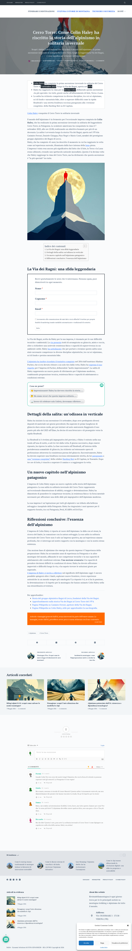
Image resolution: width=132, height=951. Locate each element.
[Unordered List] (51, 759)
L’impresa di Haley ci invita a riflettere (44, 573)
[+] (65, 759)
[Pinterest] (75, 642)
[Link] (59, 759)
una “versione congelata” (38, 459)
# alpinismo (32, 633)
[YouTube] (20, 879)
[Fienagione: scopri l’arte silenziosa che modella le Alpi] (66, 689)
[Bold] (36, 759)
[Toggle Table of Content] (84, 246)
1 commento (63, 709)
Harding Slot (68, 459)
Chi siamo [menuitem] (10, 2)
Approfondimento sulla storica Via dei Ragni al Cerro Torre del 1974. (63, 601)
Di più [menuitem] (121, 11)
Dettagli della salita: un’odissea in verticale (65, 252)
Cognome (40, 298)
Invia (38, 328)
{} (62, 759)
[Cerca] (124, 2)
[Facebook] (37, 642)
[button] (128, 925)
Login (102, 745)
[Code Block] (57, 759)
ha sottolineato (54, 349)
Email (38, 308)
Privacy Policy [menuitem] (29, 2)
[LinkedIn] (95, 642)
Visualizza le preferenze (120, 943)
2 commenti (22, 709)
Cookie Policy (104, 947)
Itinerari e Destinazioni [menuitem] (41, 11)
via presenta (55, 342)
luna (87, 145)
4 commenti (100, 61)
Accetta (86, 943)
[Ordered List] (48, 759)
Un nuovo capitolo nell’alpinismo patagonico (65, 255)
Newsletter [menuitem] (19, 2)
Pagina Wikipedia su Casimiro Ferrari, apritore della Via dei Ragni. (62, 604)
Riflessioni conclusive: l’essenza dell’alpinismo (66, 258)
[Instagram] (13, 879)
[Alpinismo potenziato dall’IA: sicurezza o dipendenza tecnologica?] (106, 689)
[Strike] (45, 759)
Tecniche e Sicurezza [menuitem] (103, 11)
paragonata (97, 456)
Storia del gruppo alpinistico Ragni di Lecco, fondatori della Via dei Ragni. (65, 598)
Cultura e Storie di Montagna (67, 61)
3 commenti (103, 709)
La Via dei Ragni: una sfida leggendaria (63, 249)
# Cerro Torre (43, 633)
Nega (102, 943)
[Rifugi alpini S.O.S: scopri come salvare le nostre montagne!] (25, 689)
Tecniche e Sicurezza (86, 61)
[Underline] (42, 759)
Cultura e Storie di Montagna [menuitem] (73, 11)
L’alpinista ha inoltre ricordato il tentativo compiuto (51, 361)
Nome (38, 288)
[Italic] (39, 759)
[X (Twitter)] (56, 642)
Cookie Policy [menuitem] (41, 2)
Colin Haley (32, 113)
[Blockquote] (54, 759)
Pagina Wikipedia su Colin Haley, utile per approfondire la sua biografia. (64, 608)
